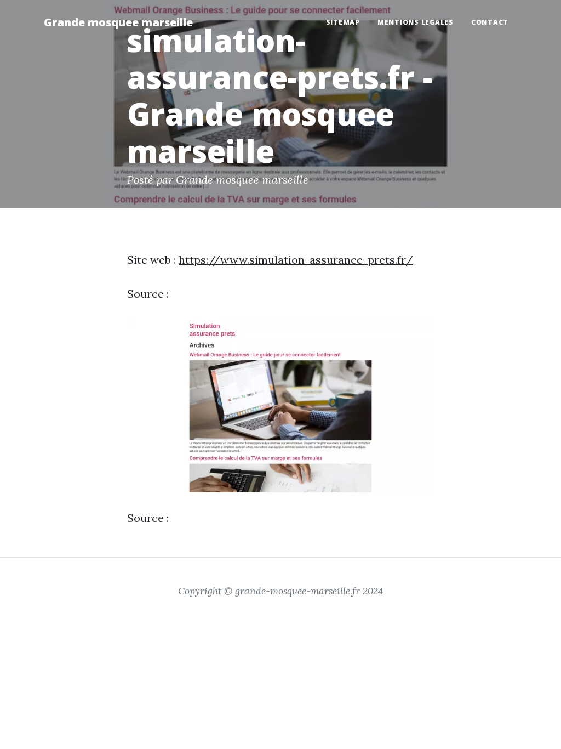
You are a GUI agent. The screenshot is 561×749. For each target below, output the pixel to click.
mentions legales (415, 22)
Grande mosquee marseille (118, 22)
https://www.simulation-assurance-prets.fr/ (296, 259)
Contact (489, 22)
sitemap (343, 22)
